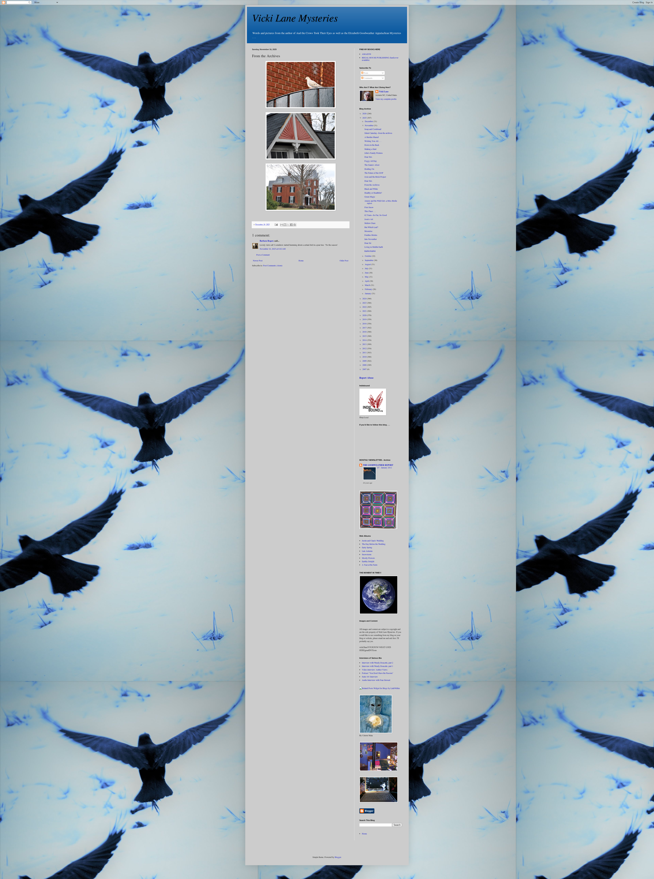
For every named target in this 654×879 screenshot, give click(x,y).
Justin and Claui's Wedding (373, 540)
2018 (364, 323)
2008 (364, 364)
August (368, 264)
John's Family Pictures (373, 153)
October (368, 256)
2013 (364, 344)
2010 (364, 356)
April (367, 281)
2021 (364, 311)
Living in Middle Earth (373, 247)
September (369, 260)
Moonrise (368, 231)
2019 (364, 319)
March (368, 285)
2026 (364, 113)
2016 (364, 331)
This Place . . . (370, 211)
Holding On (369, 169)
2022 (364, 306)
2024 (364, 298)
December (369, 121)
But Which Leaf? (371, 227)
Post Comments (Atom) (272, 265)
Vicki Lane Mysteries (295, 17)
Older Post (344, 260)
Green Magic (369, 196)
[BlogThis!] (285, 224)
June (367, 272)
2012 (364, 348)
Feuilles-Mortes (370, 235)
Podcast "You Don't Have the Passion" (377, 673)
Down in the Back (371, 145)
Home (301, 260)
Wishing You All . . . (372, 141)
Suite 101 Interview (370, 676)
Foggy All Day (370, 161)
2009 (364, 360)
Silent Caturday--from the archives (378, 133)
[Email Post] (276, 224)
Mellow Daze (369, 223)
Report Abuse (366, 377)
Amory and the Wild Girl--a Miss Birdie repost (380, 201)
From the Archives (372, 184)
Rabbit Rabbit (370, 251)
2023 (364, 302)
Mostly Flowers (368, 558)
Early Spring (367, 547)
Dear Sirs (368, 156)
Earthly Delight (368, 561)
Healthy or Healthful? (373, 192)
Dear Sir (367, 243)
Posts (365, 73)
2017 (364, 327)
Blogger (338, 857)
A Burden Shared (371, 137)
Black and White (371, 188)
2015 (364, 336)
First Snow (368, 207)
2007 (364, 369)
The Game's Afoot (371, 164)
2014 (364, 340)
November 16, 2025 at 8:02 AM (273, 248)
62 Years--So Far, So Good (375, 215)
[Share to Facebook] (291, 224)
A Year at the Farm (369, 564)
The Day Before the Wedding (373, 544)
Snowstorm (366, 554)
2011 (364, 352)
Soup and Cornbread (372, 129)
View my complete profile (386, 99)
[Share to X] (288, 224)
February (369, 289)
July (367, 268)
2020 (364, 315)
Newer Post (257, 260)
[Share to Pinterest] (294, 224)
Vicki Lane (383, 91)
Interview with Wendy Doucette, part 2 (377, 662)
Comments (367, 78)
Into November (370, 239)
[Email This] (281, 224)
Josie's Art (368, 219)
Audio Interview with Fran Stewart (376, 680)
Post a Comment (263, 254)
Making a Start (370, 149)
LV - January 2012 (384, 467)
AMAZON (366, 54)
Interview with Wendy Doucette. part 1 (377, 666)
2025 (364, 117)
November (369, 125)
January (368, 293)
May (367, 276)
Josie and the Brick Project (375, 176)
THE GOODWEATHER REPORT (378, 465)
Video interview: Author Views (374, 669)
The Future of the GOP (373, 172)
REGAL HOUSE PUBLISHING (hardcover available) (380, 58)
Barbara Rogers (267, 240)
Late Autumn (367, 551)
